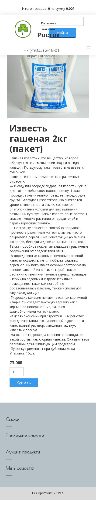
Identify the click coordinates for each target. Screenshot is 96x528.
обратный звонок (41, 56)
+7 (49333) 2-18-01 (41, 50)
